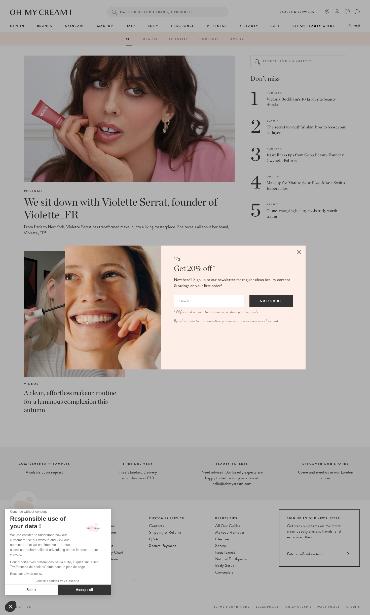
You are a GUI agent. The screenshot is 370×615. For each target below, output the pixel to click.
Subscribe (271, 301)
